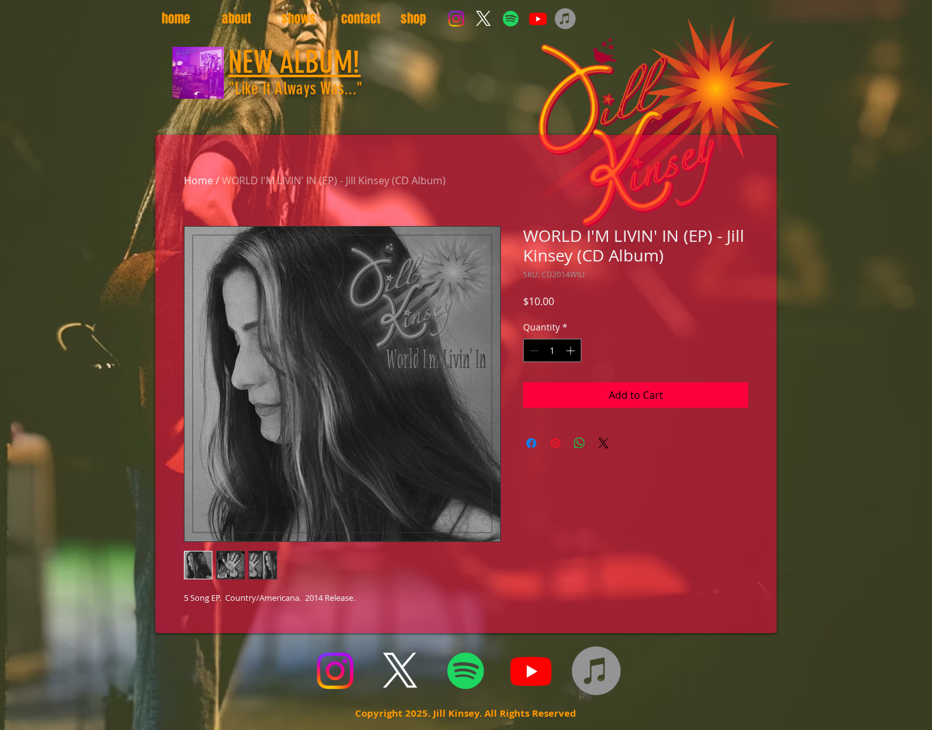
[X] (483, 18)
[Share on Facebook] (531, 443)
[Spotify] (510, 18)
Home (198, 180)
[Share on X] (603, 443)
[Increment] (571, 350)
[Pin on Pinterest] (555, 443)
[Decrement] (533, 350)
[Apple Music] (565, 18)
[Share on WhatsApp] (579, 443)
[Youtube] (537, 18)
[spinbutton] (552, 350)
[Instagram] (456, 18)
